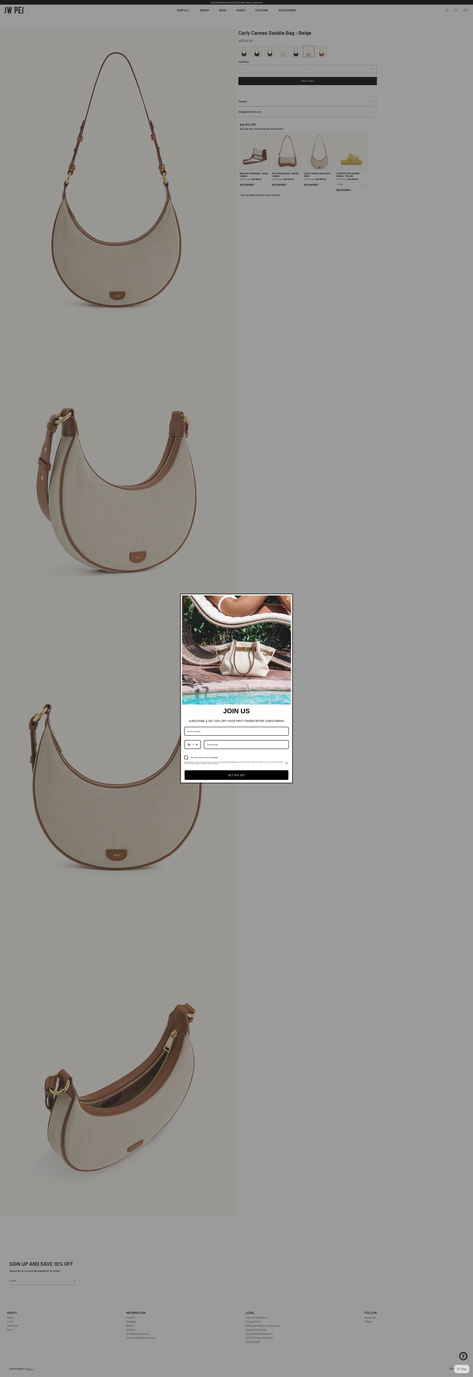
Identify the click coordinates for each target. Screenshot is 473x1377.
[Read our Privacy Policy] (286, 763)
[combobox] (192, 744)
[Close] (287, 599)
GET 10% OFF (236, 775)
